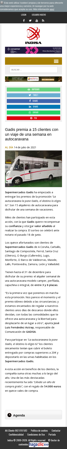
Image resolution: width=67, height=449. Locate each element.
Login (23, 14)
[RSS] (43, 20)
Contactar (56, 430)
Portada (52, 434)
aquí (52, 9)
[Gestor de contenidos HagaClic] (39, 444)
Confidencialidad (16, 434)
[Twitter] (30, 20)
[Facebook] (24, 20)
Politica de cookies (39, 430)
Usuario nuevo (39, 14)
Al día (9, 147)
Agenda (19, 415)
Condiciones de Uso (36, 434)
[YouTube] (37, 20)
